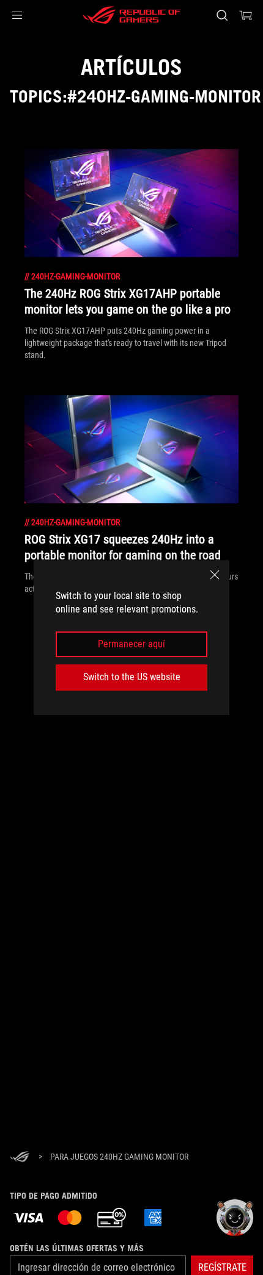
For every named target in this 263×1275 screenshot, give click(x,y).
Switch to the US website (131, 677)
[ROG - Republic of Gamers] (131, 15)
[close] (214, 574)
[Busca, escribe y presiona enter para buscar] (221, 15)
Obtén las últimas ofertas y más (77, 1248)
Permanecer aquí (131, 644)
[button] (17, 15)
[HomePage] (19, 1157)
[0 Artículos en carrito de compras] (246, 15)
